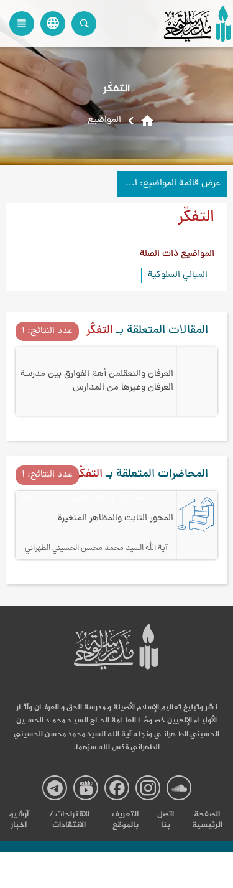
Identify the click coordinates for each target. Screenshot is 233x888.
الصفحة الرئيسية (207, 820)
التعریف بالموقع (125, 820)
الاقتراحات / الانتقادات (69, 820)
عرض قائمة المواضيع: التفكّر (169, 184)
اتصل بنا (165, 820)
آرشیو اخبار (19, 820)
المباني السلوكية (178, 275)
